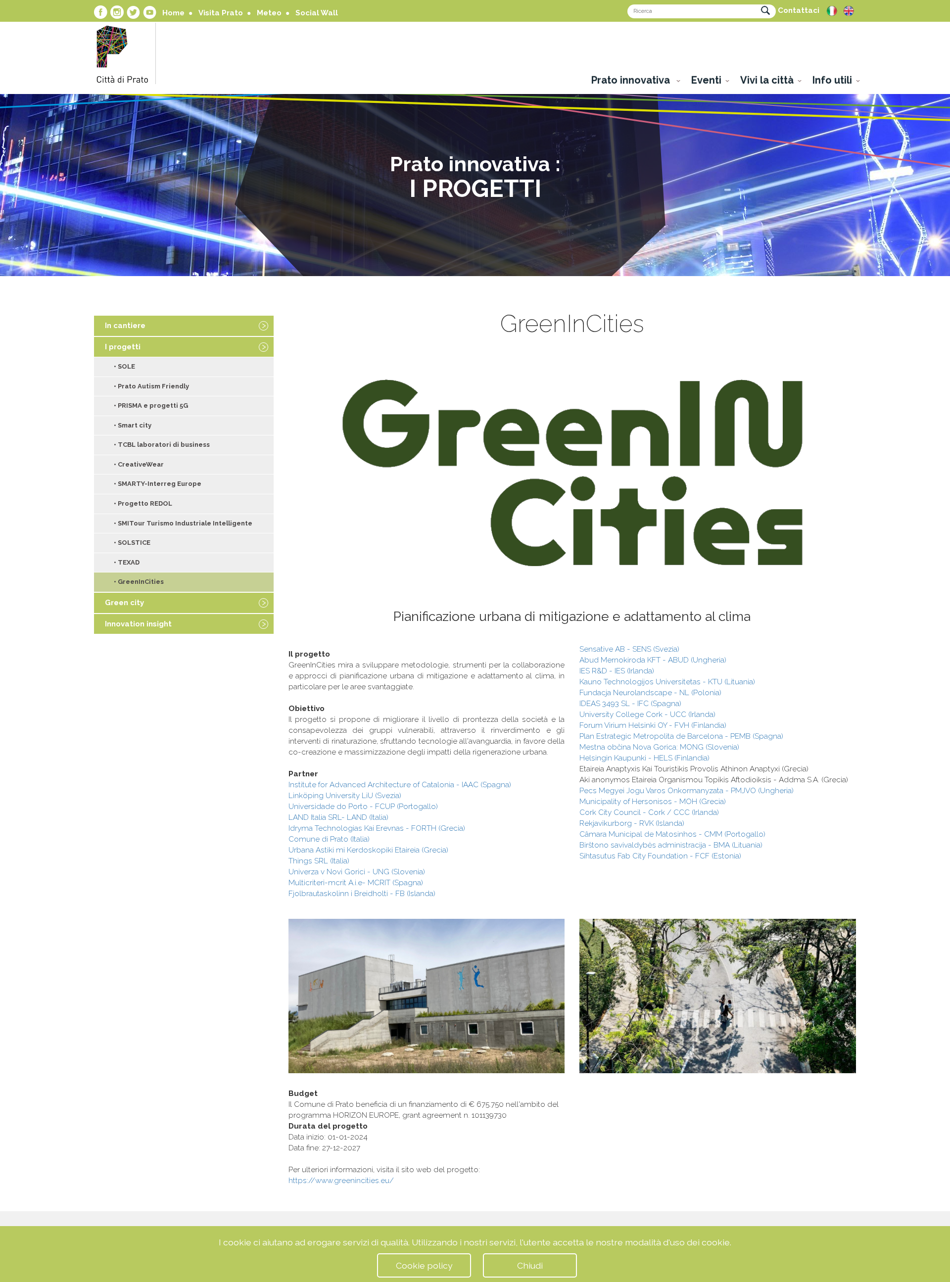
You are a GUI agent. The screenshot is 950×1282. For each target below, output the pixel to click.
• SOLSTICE (132, 542)
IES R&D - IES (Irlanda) (616, 670)
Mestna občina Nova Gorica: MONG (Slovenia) (659, 747)
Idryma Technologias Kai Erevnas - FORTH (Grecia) (376, 828)
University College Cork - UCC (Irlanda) (647, 714)
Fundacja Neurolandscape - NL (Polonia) (650, 692)
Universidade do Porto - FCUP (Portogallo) (363, 806)
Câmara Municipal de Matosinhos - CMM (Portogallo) (672, 834)
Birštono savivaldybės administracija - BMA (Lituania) (670, 845)
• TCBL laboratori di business (162, 444)
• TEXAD (127, 562)
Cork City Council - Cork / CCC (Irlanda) (649, 812)
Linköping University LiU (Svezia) (344, 795)
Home (173, 12)
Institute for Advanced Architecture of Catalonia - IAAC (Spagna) (399, 784)
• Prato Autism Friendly (151, 386)
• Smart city (132, 425)
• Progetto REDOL (143, 503)
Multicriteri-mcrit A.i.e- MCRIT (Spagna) (355, 882)
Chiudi (530, 1265)
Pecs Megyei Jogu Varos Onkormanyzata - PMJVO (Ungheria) (686, 790)
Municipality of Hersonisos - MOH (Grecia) (652, 801)
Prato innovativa (631, 80)
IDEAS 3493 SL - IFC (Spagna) (630, 703)
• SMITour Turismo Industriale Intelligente (183, 523)
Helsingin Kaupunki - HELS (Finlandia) (644, 758)
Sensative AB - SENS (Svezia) (629, 649)
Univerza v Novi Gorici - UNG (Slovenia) (356, 871)
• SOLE (124, 366)
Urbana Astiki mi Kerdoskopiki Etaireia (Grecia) (368, 850)
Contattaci (798, 10)
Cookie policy (424, 1265)
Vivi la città (767, 80)
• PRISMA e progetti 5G (151, 405)
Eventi (706, 80)
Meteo (269, 12)
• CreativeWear (139, 464)
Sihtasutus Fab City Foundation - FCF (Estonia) (660, 856)
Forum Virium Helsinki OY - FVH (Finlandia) (652, 725)
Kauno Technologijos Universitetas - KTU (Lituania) (667, 681)
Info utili (832, 80)
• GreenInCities (139, 581)
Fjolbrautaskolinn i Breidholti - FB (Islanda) (361, 893)
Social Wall (316, 12)
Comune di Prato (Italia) (329, 839)
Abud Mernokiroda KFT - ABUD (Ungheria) (652, 660)
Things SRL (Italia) (318, 860)
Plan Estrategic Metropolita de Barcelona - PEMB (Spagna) (681, 736)
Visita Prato (220, 12)
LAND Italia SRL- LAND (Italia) (338, 817)
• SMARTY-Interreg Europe (157, 483)
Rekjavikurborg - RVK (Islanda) (631, 823)
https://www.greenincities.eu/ (341, 1180)
